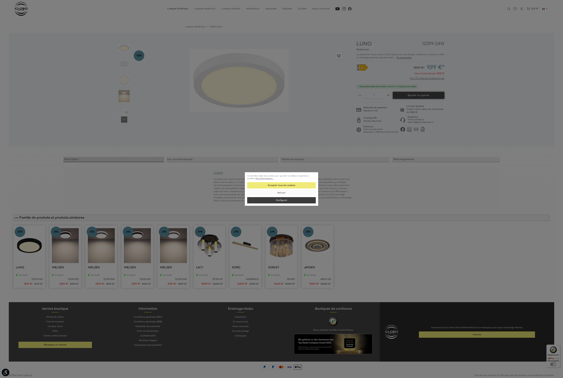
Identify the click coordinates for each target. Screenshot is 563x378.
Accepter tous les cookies (281, 185)
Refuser (281, 193)
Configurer (281, 200)
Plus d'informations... (264, 179)
